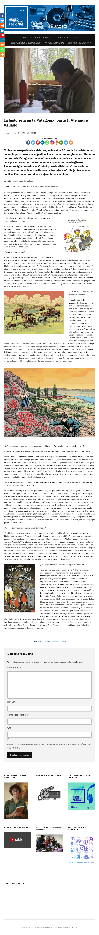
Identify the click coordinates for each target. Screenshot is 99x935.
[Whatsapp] (47, 142)
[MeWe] (42, 142)
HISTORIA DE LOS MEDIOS (68, 37)
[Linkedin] (2, 30)
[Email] (61, 142)
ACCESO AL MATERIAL (54, 43)
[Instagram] (52, 142)
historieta (54, 641)
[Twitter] (33, 142)
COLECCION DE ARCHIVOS (79, 43)
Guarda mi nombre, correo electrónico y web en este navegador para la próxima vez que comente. (49, 746)
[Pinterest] (38, 142)
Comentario (14, 668)
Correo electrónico (18, 715)
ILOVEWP (74, 927)
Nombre (12, 702)
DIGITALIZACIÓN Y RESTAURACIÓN (26, 43)
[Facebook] (28, 142)
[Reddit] (2, 25)
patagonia (62, 641)
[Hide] (1, 59)
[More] (71, 142)
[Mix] (2, 44)
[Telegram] (66, 142)
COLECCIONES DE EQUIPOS (41, 37)
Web (9, 728)
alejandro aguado (44, 641)
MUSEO (23, 37)
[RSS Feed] (56, 142)
